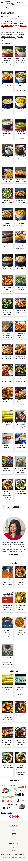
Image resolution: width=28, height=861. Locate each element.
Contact (14, 834)
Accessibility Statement (14, 843)
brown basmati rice (7, 25)
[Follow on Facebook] (10, 816)
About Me (14, 833)
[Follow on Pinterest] (13, 816)
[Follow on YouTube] (17, 816)
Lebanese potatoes (16, 23)
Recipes (8, 8)
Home (3, 8)
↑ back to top (14, 825)
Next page (16, 506)
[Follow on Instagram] (15, 816)
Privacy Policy (14, 841)
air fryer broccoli (12, 28)
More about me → (14, 554)
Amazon (14, 850)
